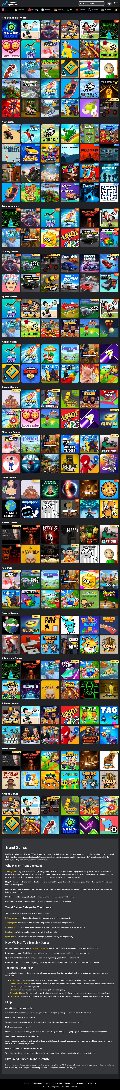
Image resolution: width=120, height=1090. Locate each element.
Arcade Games (10, 793)
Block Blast (14, 990)
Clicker (95, 10)
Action (60, 10)
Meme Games (9, 748)
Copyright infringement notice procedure (48, 1083)
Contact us (69, 1083)
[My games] (109, 3)
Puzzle (108, 10)
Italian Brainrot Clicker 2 (20, 983)
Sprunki (13, 980)
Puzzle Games (10, 613)
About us (26, 1083)
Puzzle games (10, 932)
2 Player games (11, 922)
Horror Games (9, 522)
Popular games (10, 206)
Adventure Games (12, 658)
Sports (48, 10)
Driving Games (10, 251)
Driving (34, 10)
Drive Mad (14, 996)
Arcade (8, 10)
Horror (82, 10)
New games (8, 121)
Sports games (10, 936)
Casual (21, 10)
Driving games (11, 918)
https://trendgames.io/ (39, 948)
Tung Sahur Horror (17, 993)
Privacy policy (81, 1083)
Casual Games (10, 387)
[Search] (80, 3)
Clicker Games (10, 477)
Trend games (11, 871)
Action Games (9, 341)
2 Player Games (11, 703)
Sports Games (9, 296)
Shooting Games (11, 432)
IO (71, 10)
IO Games (7, 567)
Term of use (92, 1083)
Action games (10, 927)
